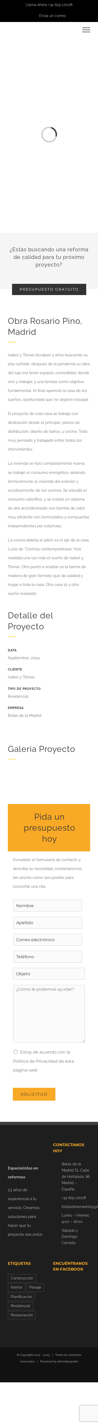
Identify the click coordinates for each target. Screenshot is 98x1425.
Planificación (21, 1297)
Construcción (22, 1278)
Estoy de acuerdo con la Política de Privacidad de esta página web (43, 1061)
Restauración (22, 1315)
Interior (16, 1287)
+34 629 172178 (74, 1198)
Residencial (20, 1306)
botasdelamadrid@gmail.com (76, 1207)
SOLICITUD (34, 1094)
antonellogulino (67, 1361)
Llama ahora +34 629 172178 (49, 5)
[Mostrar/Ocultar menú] (86, 29)
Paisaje (35, 1287)
